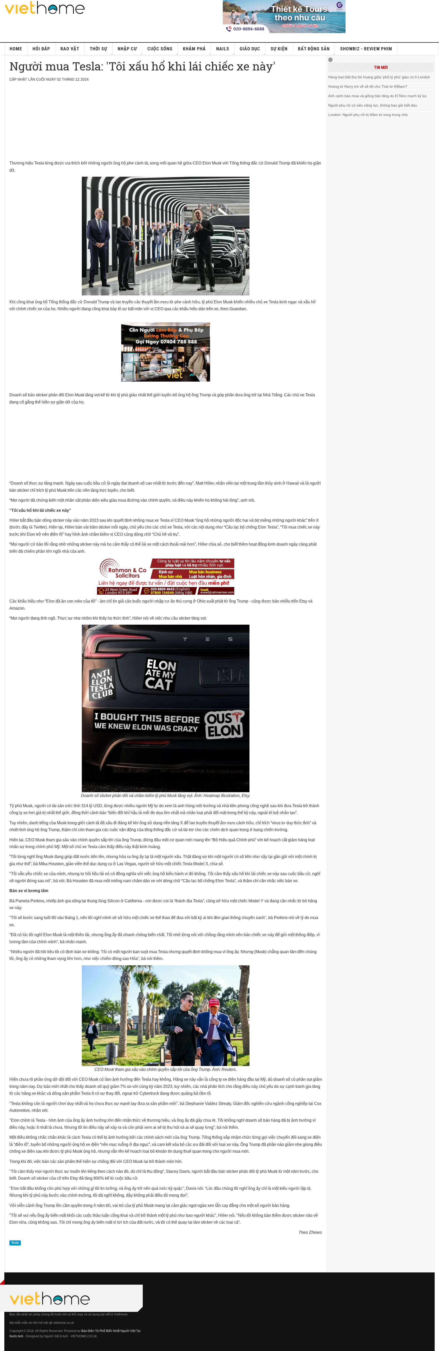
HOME (16, 48)
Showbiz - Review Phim (366, 48)
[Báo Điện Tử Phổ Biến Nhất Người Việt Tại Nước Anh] (45, 7)
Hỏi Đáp (41, 48)
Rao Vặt (69, 48)
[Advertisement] (161, 124)
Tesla (15, 1242)
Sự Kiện (279, 48)
